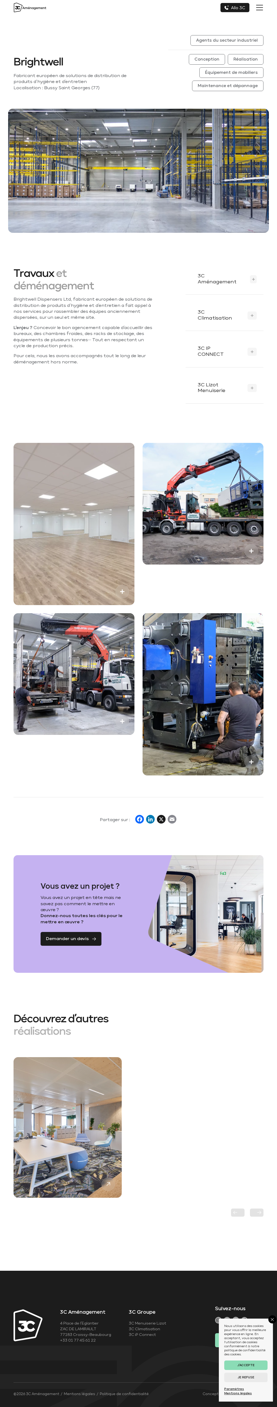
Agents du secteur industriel (227, 40)
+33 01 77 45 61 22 (78, 1340)
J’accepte (246, 1365)
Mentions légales (79, 1394)
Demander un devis (67, 939)
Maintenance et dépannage (228, 86)
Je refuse (246, 1377)
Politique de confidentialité (124, 1394)
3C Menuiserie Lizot (147, 1323)
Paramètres (234, 1389)
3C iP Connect (142, 1335)
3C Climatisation (144, 1329)
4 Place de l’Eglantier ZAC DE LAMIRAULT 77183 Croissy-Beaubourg (85, 1329)
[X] (161, 820)
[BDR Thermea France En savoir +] (68, 1127)
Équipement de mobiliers (231, 73)
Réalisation (245, 59)
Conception (206, 59)
